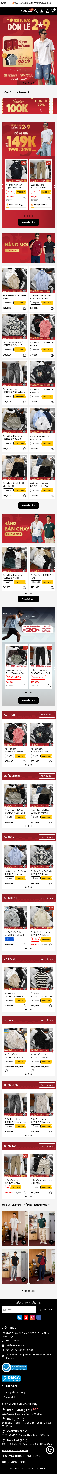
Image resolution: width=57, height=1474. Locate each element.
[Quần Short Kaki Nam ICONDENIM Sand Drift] (14, 420)
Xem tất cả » (28, 222)
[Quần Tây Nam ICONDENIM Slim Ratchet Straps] (40, 171)
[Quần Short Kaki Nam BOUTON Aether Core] (42, 467)
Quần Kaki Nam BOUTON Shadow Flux (14, 484)
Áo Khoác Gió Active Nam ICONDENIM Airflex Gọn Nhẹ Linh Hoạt (15, 933)
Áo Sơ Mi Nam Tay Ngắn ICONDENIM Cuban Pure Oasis (14, 343)
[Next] (53, 50)
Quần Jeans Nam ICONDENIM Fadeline (40, 1120)
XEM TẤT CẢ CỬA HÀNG (15, 1450)
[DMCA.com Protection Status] (11, 1378)
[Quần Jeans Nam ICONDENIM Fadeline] (41, 1104)
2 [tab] (26, 83)
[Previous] (4, 50)
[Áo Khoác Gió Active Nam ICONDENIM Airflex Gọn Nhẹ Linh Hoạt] (15, 917)
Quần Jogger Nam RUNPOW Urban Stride (41, 671)
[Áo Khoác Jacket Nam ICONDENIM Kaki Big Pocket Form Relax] (41, 917)
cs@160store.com (15, 1345)
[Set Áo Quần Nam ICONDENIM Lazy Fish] (15, 1040)
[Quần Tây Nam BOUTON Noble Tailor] (41, 1165)
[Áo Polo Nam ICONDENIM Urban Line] (41, 978)
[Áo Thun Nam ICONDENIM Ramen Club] (42, 374)
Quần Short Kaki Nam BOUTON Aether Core (39, 484)
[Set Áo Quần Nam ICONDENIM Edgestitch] (41, 1040)
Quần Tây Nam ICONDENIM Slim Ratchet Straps (38, 186)
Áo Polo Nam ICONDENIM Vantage (14, 296)
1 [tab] (23, 83)
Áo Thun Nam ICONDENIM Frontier (42, 344)
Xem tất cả (28, 1290)
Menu (5, 11)
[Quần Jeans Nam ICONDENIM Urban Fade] (14, 373)
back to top (49, 1460)
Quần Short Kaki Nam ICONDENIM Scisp (12, 576)
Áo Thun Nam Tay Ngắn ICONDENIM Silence (14, 186)
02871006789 (12, 1340)
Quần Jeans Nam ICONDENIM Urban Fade (14, 390)
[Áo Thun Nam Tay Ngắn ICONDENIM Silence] (16, 171)
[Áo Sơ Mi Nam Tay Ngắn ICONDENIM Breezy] (42, 280)
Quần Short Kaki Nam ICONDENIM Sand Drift (13, 437)
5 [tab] (33, 83)
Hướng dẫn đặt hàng (14, 1392)
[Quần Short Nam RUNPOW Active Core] (16, 656)
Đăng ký (46, 1310)
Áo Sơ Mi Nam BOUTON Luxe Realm (40, 437)
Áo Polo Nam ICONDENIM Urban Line (41, 995)
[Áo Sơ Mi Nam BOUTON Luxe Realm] (42, 420)
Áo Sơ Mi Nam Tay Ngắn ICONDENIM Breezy (40, 297)
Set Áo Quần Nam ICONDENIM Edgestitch (41, 1056)
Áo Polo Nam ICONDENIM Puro (42, 576)
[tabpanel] (28, 50)
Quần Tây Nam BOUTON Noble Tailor (41, 1181)
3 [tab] (28, 83)
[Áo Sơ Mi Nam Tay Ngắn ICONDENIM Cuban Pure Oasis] (14, 326)
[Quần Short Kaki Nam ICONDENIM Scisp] (14, 559)
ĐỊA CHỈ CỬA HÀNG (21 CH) (19, 1404)
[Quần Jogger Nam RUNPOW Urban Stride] (40, 656)
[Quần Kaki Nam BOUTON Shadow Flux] (14, 467)
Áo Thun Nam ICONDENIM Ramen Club (42, 391)
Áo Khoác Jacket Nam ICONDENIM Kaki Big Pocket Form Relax (40, 933)
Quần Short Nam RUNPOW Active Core (15, 671)
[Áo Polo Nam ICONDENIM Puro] (42, 559)
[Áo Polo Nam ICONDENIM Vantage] (14, 280)
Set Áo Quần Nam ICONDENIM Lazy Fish (14, 1056)
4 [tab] (31, 83)
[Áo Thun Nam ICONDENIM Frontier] (42, 327)
